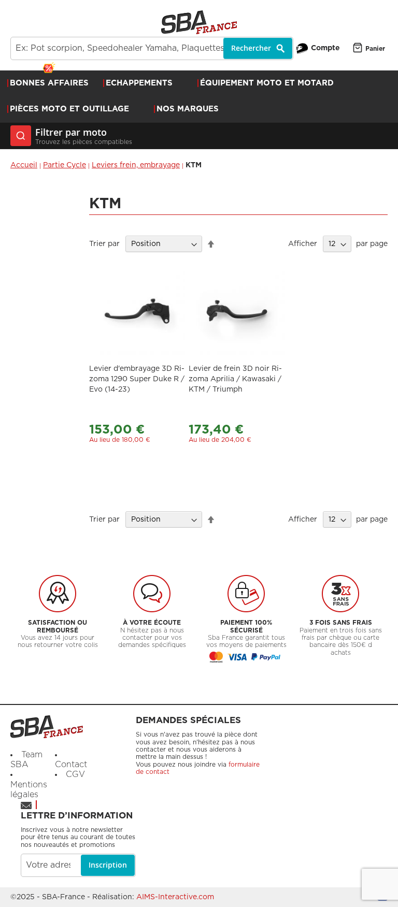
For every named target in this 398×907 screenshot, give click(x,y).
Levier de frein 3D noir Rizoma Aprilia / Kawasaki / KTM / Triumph (235, 379)
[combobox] (151, 48)
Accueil (23, 165)
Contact (71, 764)
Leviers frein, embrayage (136, 165)
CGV (75, 774)
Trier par (104, 244)
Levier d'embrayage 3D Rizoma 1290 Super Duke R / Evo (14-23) (136, 379)
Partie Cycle (64, 165)
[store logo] (199, 22)
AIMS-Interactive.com (175, 897)
